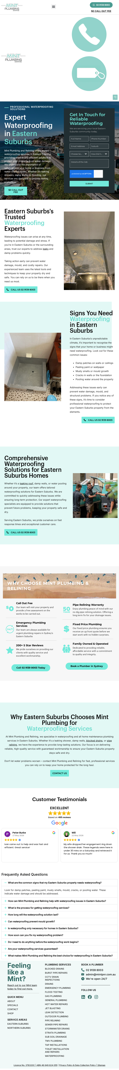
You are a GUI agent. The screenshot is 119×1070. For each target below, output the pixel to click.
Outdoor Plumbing (56, 1016)
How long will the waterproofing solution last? (33, 914)
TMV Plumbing (53, 1040)
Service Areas (17, 1019)
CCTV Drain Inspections (52, 978)
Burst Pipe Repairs (56, 972)
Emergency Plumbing (58, 988)
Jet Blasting (53, 1008)
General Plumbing (56, 1000)
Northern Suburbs (19, 1028)
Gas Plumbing (53, 996)
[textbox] (76, 154)
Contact (12, 1009)
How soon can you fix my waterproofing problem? (35, 935)
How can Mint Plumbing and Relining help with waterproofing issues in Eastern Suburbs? (57, 900)
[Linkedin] (83, 997)
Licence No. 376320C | (25, 1065)
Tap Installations (56, 1045)
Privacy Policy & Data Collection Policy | (78, 1065)
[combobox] (79, 154)
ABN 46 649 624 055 (47, 1065)
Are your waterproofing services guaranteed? (33, 948)
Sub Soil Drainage (56, 1036)
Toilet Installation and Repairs (57, 1050)
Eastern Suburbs (18, 1023)
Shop (10, 1013)
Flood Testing (54, 992)
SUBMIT (89, 183)
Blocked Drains (54, 968)
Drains (49, 983)
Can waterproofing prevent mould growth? (31, 921)
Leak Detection (54, 1012)
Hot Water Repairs (56, 1004)
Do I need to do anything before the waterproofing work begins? (43, 941)
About (11, 1001)
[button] (53, 6)
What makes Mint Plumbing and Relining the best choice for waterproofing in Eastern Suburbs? (60, 955)
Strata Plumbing (55, 1032)
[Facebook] (90, 997)
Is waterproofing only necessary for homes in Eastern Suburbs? (43, 928)
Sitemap (101, 1065)
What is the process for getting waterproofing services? (38, 907)
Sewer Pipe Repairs (56, 1024)
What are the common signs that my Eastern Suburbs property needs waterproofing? (54, 882)
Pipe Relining (52, 1020)
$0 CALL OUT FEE (101, 11)
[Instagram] (96, 997)
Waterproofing (54, 1056)
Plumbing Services (58, 964)
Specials (12, 1005)
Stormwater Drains (57, 1028)
